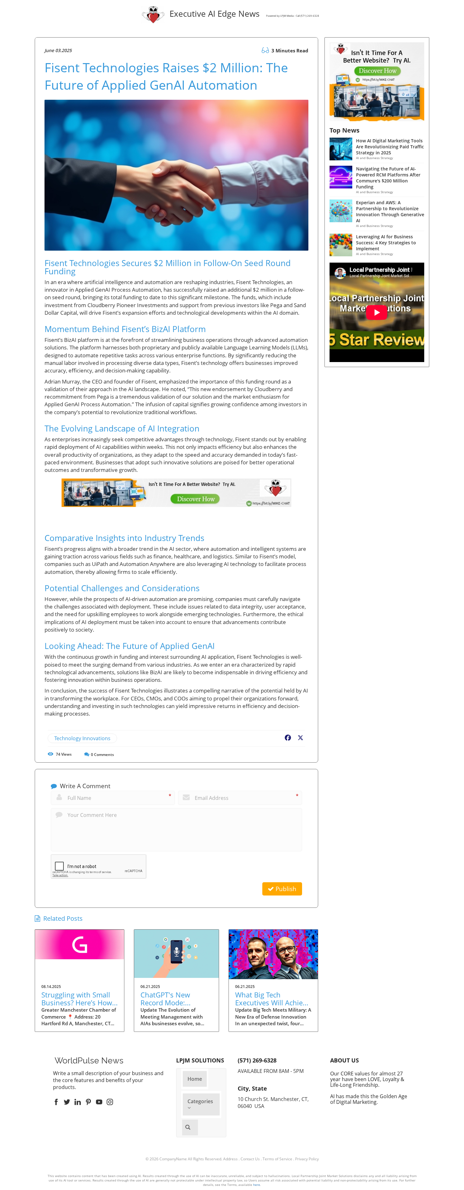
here (256, 1184)
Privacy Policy (307, 1159)
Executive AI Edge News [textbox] (243, 14)
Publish (285, 889)
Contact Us (250, 1159)
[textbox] (89, 1060)
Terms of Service (277, 1159)
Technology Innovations (82, 738)
